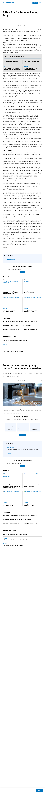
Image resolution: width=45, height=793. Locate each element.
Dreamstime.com (38, 384)
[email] (26, 25)
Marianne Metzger (7, 21)
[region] (22, 790)
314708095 (26, 384)
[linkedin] (20, 25)
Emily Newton (6, 376)
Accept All (39, 790)
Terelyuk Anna (32, 384)
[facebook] (18, 25)
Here (9, 247)
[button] (3, 3)
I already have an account (22, 438)
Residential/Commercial (8, 8)
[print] (41, 25)
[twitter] (22, 25)
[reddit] (24, 25)
